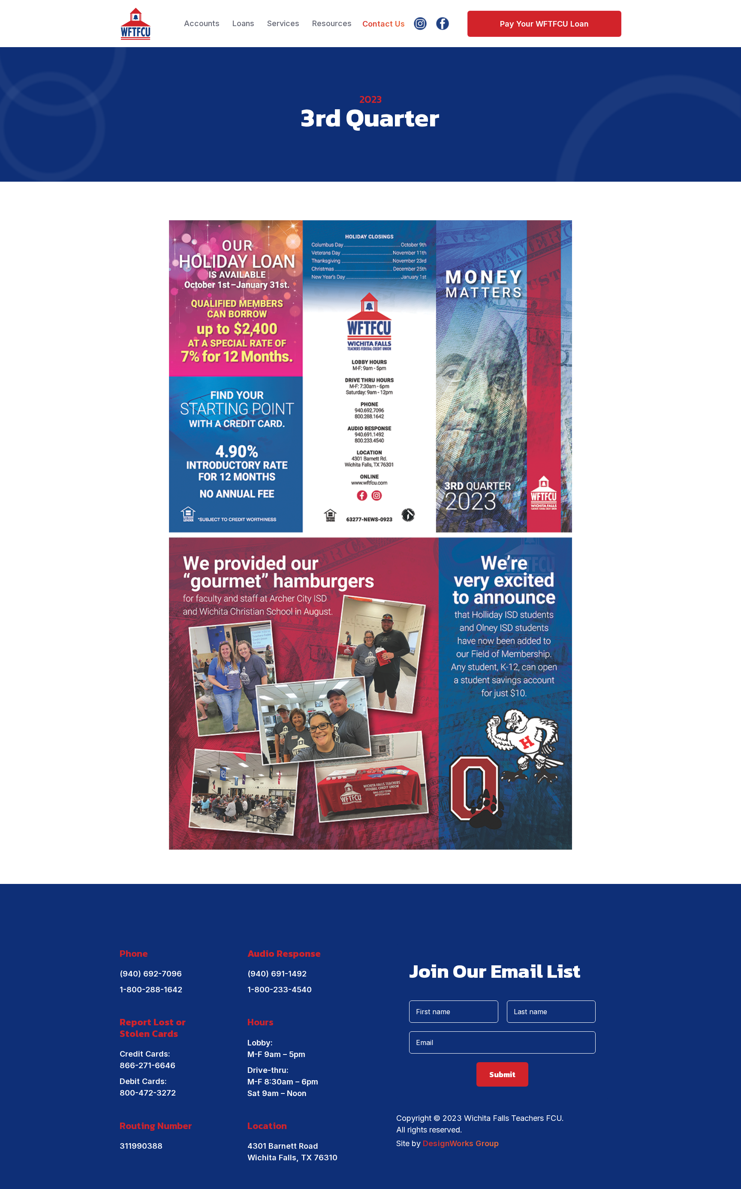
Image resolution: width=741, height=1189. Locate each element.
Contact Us (383, 23)
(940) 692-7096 (151, 973)
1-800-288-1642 (151, 989)
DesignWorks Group (461, 1143)
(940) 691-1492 (277, 973)
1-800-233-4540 (279, 989)
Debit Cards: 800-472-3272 (148, 1087)
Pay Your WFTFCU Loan (544, 23)
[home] (136, 24)
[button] (202, 23)
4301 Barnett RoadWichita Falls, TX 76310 (292, 1151)
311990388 (141, 1145)
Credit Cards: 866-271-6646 (147, 1059)
